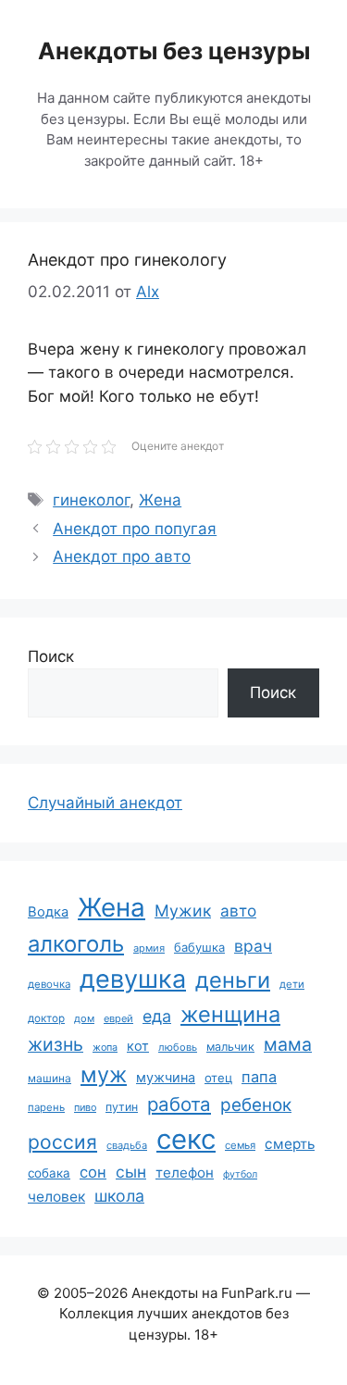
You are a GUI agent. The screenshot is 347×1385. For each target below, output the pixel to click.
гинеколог (91, 500)
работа (179, 1104)
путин (121, 1107)
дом (84, 1018)
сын (131, 1171)
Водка (48, 912)
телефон (184, 1172)
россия (62, 1142)
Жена (160, 500)
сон (93, 1172)
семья (240, 1145)
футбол (240, 1174)
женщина (230, 1014)
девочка (49, 984)
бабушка (199, 947)
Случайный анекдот (105, 802)
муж (104, 1074)
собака (49, 1173)
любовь (177, 1047)
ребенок (255, 1105)
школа (119, 1195)
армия (149, 948)
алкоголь (76, 943)
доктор (46, 1018)
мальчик (230, 1047)
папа (259, 1076)
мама (288, 1044)
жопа (105, 1047)
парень (46, 1107)
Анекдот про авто (122, 556)
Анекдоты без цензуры (174, 51)
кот (138, 1046)
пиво (85, 1107)
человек (56, 1196)
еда (157, 1016)
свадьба (126, 1145)
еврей (118, 1018)
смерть (290, 1144)
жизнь (55, 1044)
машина (49, 1078)
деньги (232, 980)
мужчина (165, 1077)
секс (186, 1139)
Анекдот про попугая (135, 528)
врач (253, 945)
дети (291, 984)
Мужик (183, 910)
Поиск (51, 656)
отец (218, 1077)
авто (238, 910)
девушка (133, 979)
